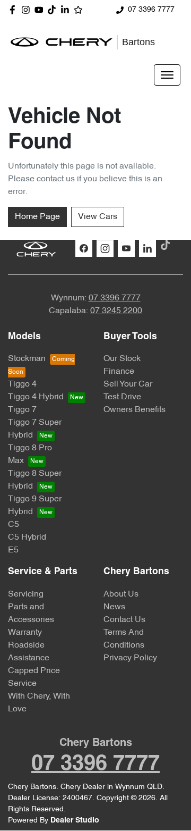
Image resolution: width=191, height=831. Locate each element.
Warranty (25, 632)
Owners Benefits (134, 410)
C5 (13, 525)
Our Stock (122, 359)
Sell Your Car (127, 384)
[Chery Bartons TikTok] (167, 245)
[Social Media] (53, 9)
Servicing (26, 594)
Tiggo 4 (22, 384)
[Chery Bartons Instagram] (27, 9)
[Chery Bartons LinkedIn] (67, 9)
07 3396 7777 (151, 9)
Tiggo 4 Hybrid (36, 397)
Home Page (37, 217)
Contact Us (124, 620)
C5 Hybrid (27, 537)
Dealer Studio (74, 820)
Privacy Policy (130, 658)
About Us (120, 594)
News (114, 607)
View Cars (97, 217)
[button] (167, 75)
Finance (118, 371)
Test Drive (122, 397)
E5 (13, 550)
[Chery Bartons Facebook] (14, 9)
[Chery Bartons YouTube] (41, 9)
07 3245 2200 (116, 311)
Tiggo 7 (22, 410)
